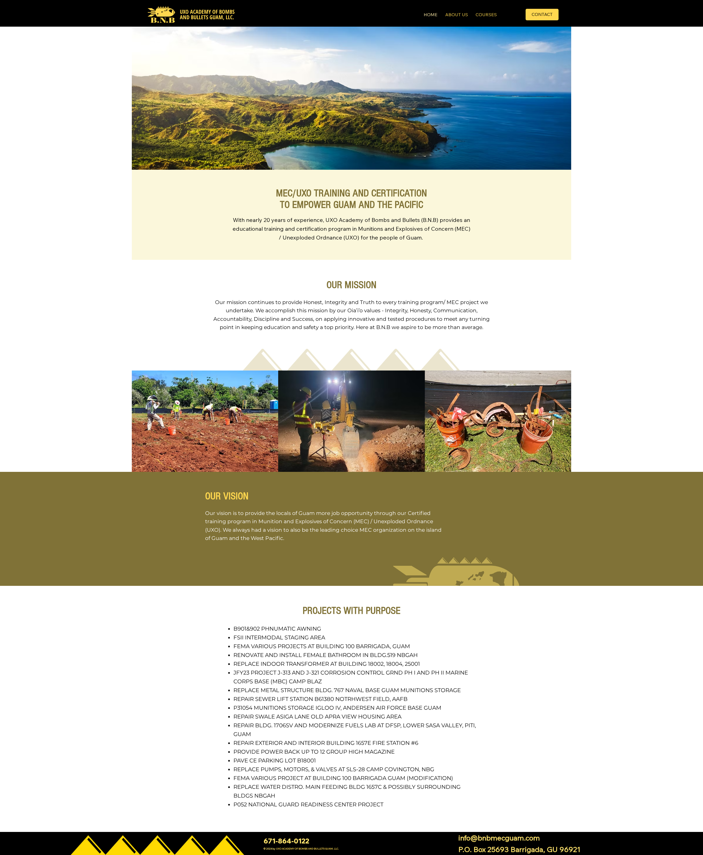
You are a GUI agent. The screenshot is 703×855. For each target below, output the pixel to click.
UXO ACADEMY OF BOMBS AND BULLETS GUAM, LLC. (307, 848)
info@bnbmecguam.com (499, 837)
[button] (542, 14)
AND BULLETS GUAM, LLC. (207, 17)
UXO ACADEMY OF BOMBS (207, 11)
